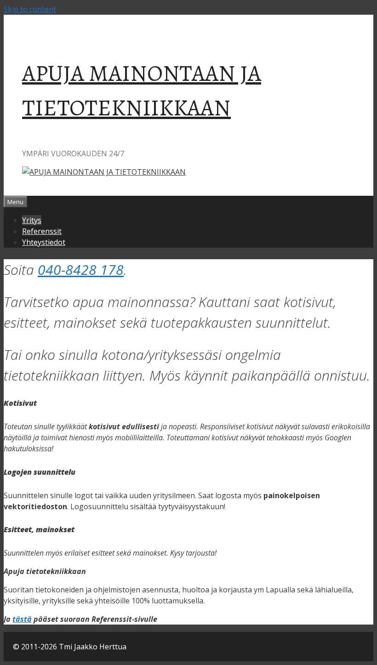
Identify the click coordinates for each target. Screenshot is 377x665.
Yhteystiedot (43, 242)
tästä (22, 619)
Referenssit (42, 231)
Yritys (31, 220)
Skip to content (30, 9)
